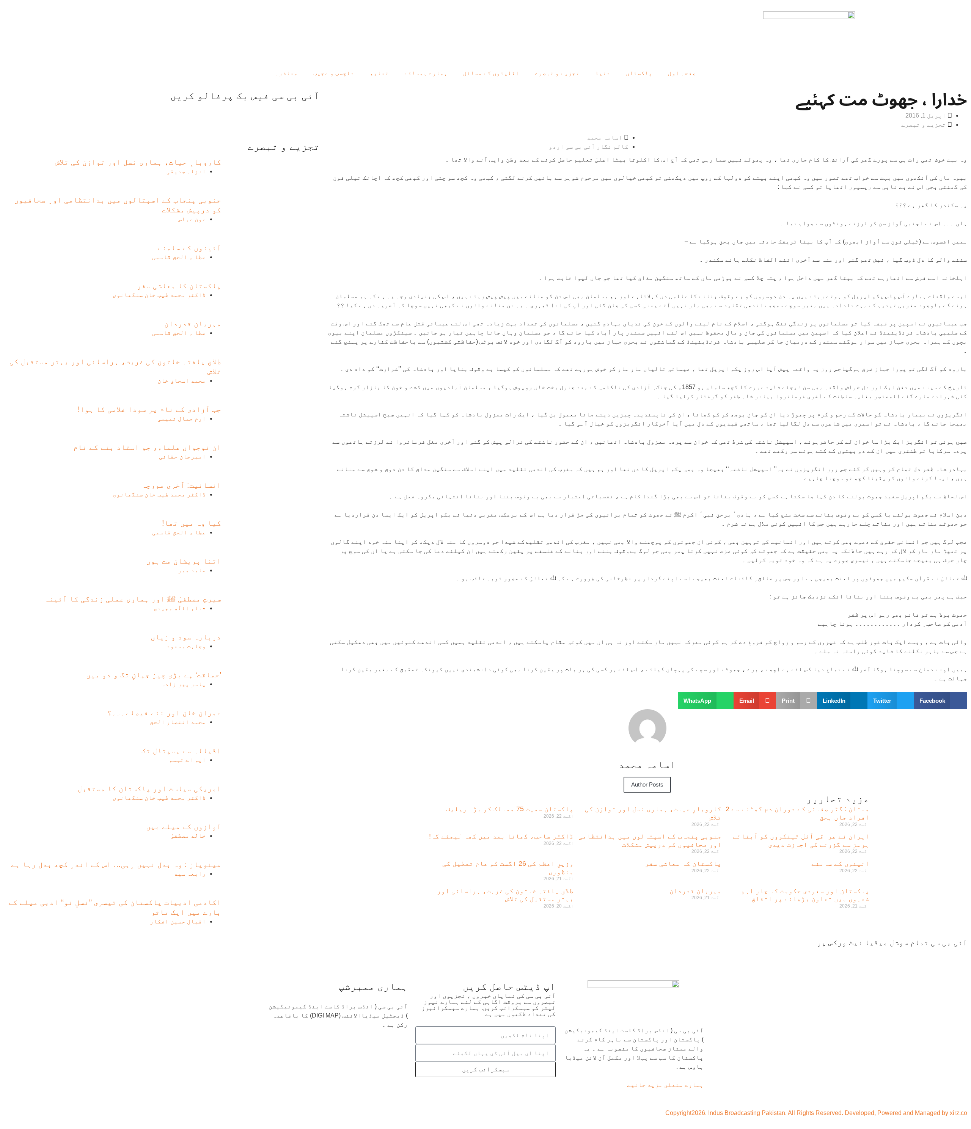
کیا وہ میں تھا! (191, 523)
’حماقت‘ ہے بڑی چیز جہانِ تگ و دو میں (153, 674)
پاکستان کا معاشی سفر (683, 863)
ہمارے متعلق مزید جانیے (665, 1085)
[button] (941, 700)
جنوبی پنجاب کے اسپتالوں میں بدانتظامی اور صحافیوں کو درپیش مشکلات (649, 840)
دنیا (602, 73)
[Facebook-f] (957, 956)
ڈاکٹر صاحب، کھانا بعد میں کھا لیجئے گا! (501, 836)
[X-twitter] (937, 956)
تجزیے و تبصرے (557, 73)
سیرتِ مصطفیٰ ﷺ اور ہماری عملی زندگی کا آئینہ (132, 599)
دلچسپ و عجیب (333, 73)
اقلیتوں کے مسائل (491, 73)
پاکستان (639, 73)
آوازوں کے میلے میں (183, 826)
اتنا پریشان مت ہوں (183, 561)
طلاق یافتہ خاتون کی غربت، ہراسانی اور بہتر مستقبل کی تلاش (505, 895)
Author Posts (647, 784)
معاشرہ (286, 73)
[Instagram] (874, 956)
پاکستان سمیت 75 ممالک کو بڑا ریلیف (509, 809)
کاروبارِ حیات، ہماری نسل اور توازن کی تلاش (138, 162)
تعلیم (379, 73)
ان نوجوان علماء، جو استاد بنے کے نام (147, 447)
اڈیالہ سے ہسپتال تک (181, 750)
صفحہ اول (682, 73)
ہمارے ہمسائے (426, 73)
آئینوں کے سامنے (840, 863)
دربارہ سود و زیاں (186, 637)
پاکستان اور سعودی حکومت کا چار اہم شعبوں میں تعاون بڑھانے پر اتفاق (805, 895)
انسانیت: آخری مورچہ (181, 485)
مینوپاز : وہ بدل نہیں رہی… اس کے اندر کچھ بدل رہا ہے (116, 864)
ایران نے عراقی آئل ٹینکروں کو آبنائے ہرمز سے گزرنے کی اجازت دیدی (801, 840)
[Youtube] (916, 956)
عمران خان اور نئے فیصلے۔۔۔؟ (164, 712)
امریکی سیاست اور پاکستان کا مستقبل (149, 788)
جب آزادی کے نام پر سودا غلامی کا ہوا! (149, 409)
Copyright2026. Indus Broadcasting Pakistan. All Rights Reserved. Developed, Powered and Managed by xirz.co (816, 1113)
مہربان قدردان (695, 891)
